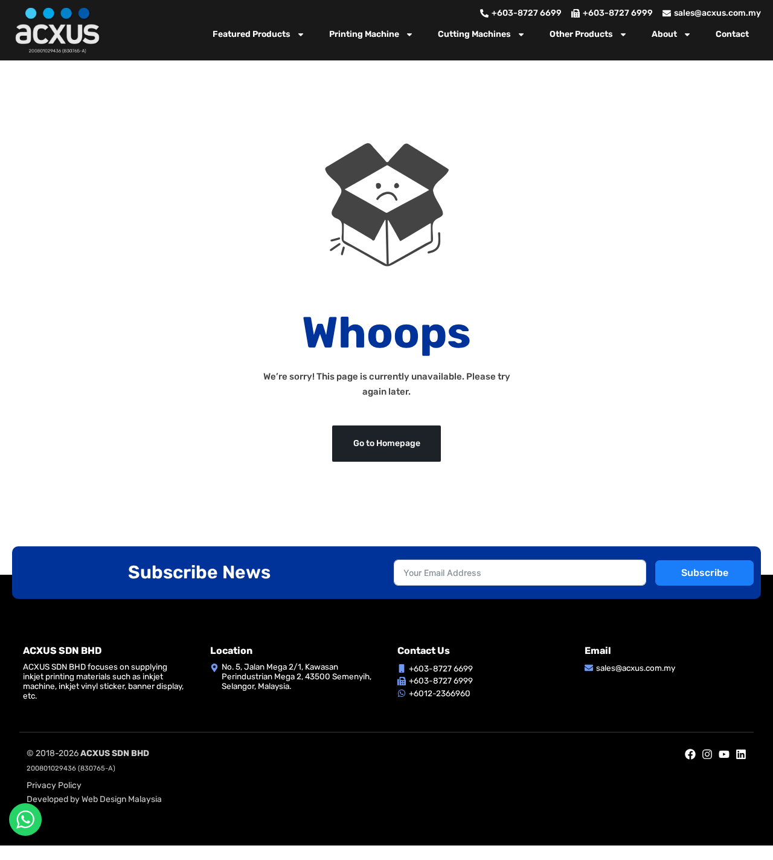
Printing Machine (364, 34)
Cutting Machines (474, 34)
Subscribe (704, 572)
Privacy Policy (54, 785)
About (664, 34)
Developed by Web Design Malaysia (94, 799)
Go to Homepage (386, 443)
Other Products (581, 34)
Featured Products (251, 34)
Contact (732, 34)
